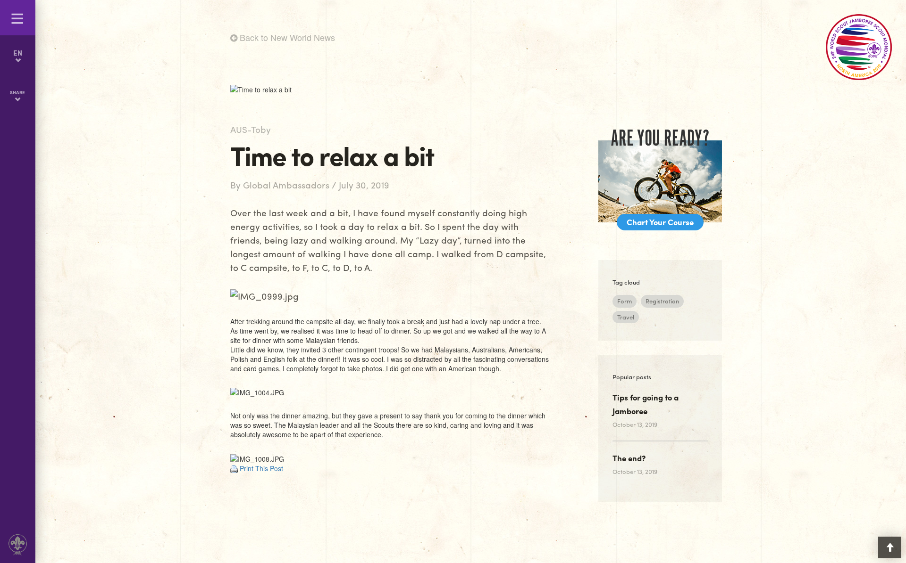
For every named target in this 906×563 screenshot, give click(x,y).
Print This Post (261, 468)
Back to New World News (286, 37)
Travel (625, 316)
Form (624, 300)
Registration (662, 300)
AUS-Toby (250, 129)
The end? (629, 458)
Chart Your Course (660, 222)
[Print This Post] (234, 468)
